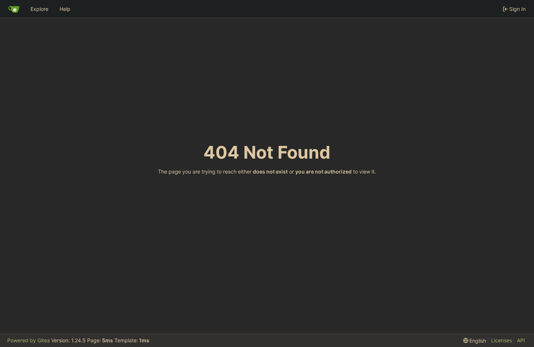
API (521, 340)
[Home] (14, 9)
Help (65, 9)
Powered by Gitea (28, 340)
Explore (39, 9)
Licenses (501, 340)
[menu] (474, 341)
